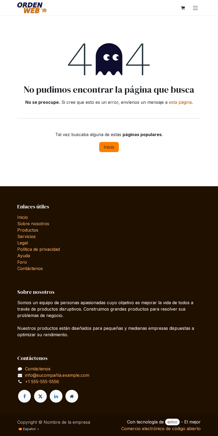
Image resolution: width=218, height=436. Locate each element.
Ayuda (23, 255)
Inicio (109, 147)
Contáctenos (30, 268)
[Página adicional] (71, 396)
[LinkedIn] (56, 396)
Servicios (26, 236)
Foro (22, 262)
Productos (27, 230)
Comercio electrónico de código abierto (161, 428)
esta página (180, 102)
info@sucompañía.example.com (57, 375)
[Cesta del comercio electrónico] (182, 7)
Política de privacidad (38, 249)
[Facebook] (24, 396)
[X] (40, 396)
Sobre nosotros (33, 223)
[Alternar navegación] (195, 7)
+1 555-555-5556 (42, 381)
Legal (22, 242)
